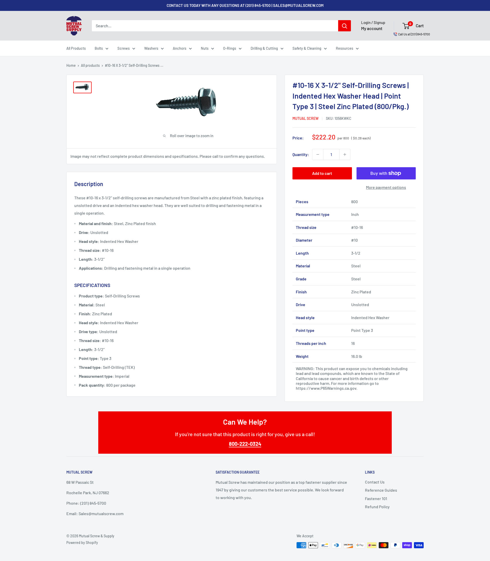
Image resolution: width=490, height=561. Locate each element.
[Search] (344, 25)
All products (90, 65)
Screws (123, 48)
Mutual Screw (305, 118)
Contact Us (375, 481)
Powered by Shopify (82, 542)
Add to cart (322, 173)
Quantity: (300, 154)
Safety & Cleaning (306, 48)
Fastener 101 (376, 498)
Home (71, 65)
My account (371, 28)
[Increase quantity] (344, 154)
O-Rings (229, 48)
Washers (151, 48)
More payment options (386, 187)
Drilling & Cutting (264, 48)
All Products (76, 48)
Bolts (99, 48)
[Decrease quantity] (317, 154)
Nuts (205, 48)
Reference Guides (381, 490)
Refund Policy (377, 506)
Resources (344, 48)
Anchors (179, 48)
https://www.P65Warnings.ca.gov (326, 388)
